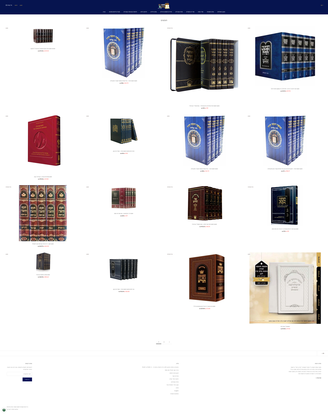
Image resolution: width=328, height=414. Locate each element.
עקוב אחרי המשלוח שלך (172, 385)
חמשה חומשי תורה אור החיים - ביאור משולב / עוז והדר (204, 224)
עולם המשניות (210, 12)
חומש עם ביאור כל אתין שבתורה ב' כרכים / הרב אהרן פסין (285, 229)
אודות (177, 388)
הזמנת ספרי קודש (174, 379)
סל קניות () (9, 5)
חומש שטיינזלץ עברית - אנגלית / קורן (43, 176)
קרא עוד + (318, 378)
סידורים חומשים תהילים (166, 12)
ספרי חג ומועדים (190, 12)
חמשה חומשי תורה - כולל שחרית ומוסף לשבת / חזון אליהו (123, 81)
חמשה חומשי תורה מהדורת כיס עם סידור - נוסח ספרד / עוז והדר (204, 106)
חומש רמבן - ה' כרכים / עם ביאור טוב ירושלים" (43, 244)
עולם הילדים (154, 12)
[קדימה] (169, 342)
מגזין (104, 12)
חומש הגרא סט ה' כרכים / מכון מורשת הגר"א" (204, 306)
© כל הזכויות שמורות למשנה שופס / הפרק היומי (17, 407)
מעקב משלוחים (221, 12)
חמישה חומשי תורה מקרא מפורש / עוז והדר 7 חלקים (43, 48)
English (176, 391)
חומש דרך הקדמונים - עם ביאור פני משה (123, 213)
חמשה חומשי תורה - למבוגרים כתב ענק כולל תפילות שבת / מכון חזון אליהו (285, 169)
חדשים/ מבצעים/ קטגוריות (130, 12)
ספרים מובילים (179, 12)
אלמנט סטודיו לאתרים (12, 409)
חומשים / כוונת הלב (285, 326)
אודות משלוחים (175, 382)
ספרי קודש (200, 12)
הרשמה (27, 379)
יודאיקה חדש (144, 12)
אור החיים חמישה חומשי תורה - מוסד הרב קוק (123, 289)
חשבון (21, 5)
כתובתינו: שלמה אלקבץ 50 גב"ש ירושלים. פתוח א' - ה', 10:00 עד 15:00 (160, 367)
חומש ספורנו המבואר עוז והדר (43, 274)
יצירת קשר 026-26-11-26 (172, 370)
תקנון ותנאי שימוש (174, 373)
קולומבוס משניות (174, 394)
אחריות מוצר (175, 376)
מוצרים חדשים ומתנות (114, 12)
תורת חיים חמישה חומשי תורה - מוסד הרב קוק (123, 151)
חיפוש (16, 5)
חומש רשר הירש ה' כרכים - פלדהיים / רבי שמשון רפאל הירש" (285, 89)
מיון (323, 353)
